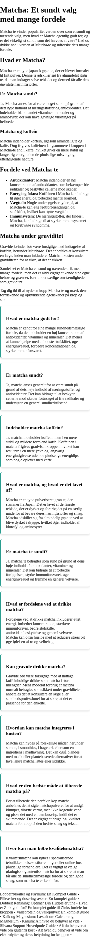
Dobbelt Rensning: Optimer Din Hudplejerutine (37, 903)
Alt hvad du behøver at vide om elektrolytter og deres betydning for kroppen (44, 932)
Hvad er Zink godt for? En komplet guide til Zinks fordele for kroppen (44, 907)
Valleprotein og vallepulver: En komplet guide (52, 912)
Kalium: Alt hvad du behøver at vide (51, 921)
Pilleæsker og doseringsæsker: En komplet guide (38, 898)
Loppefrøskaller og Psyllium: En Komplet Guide (38, 894)
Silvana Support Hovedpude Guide (28, 925)
